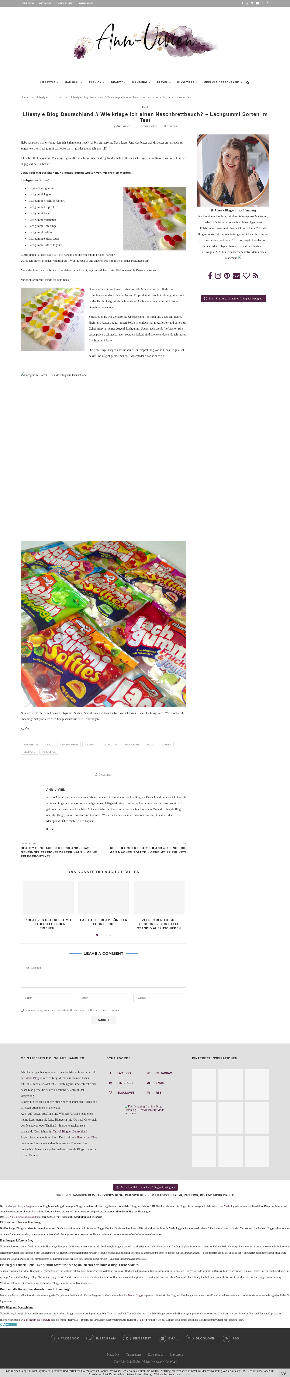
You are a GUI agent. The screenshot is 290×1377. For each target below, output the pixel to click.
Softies (166, 744)
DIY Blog (142, 1319)
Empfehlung (31, 744)
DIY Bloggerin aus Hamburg (35, 1319)
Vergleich (49, 752)
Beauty (117, 82)
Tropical (29, 752)
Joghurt (90, 744)
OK (188, 1374)
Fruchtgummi (69, 744)
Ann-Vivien (123, 126)
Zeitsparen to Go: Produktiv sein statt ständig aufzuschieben (159, 924)
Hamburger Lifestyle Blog (17, 1206)
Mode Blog (32, 1078)
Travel (162, 82)
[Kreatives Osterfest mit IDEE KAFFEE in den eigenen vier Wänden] (48, 897)
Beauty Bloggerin (137, 1295)
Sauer (150, 744)
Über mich (27, 3)
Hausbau (72, 82)
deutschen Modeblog (223, 1206)
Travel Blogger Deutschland (70, 1131)
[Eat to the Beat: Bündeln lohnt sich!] (103, 897)
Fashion (95, 82)
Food (59, 97)
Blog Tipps (185, 82)
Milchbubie (132, 744)
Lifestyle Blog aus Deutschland (20, 1217)
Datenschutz (65, 3)
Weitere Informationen (167, 1374)
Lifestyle (48, 82)
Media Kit (45, 3)
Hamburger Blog (87, 1137)
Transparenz (133, 1354)
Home (24, 97)
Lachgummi (110, 744)
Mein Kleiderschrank (221, 82)
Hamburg (139, 82)
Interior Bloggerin (51, 1277)
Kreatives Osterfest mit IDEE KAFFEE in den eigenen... (48, 924)
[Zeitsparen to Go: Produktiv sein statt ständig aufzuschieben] (159, 897)
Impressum (86, 3)
